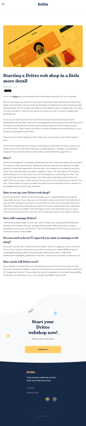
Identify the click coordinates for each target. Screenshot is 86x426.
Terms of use (32, 393)
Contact (30, 388)
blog (15, 96)
